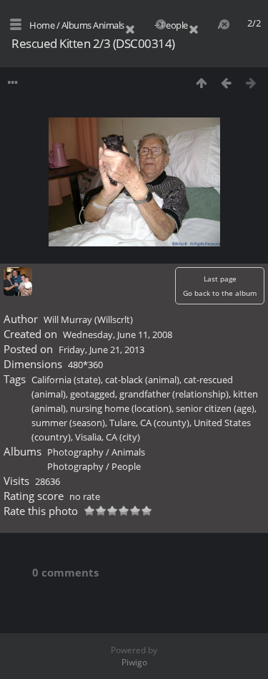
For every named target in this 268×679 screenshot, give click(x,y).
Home (41, 25)
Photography (75, 452)
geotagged (92, 393)
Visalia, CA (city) (107, 436)
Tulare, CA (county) (149, 422)
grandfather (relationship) (174, 393)
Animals (108, 25)
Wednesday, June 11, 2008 (117, 334)
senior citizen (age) (215, 408)
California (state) (66, 379)
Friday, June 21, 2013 (101, 349)
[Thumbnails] (201, 82)
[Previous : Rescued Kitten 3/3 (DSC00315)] (226, 82)
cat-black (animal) (142, 379)
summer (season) (68, 422)
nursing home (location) (121, 408)
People (174, 25)
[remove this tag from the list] (138, 25)
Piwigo (134, 662)
